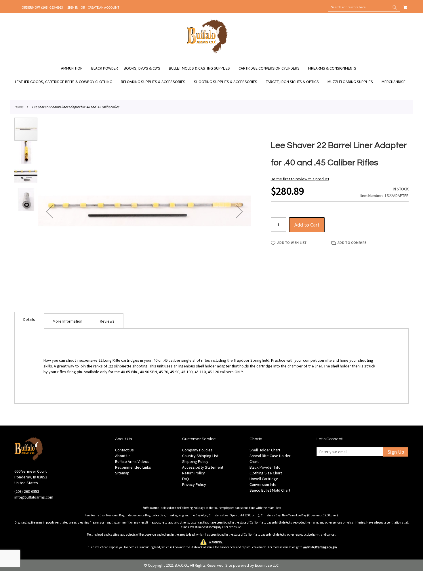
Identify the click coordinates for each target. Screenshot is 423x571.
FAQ (185, 478)
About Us (123, 455)
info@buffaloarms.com (33, 497)
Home (18, 107)
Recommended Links (133, 467)
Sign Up (396, 452)
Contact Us (124, 450)
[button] (49, 211)
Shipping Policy (195, 461)
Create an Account (103, 7)
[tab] (29, 320)
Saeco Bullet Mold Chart (269, 490)
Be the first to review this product (300, 178)
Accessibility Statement (202, 467)
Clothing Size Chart (265, 473)
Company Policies (197, 450)
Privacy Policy (194, 484)
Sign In (72, 7)
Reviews (107, 321)
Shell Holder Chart (264, 450)
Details (29, 319)
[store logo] (207, 52)
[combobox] (364, 7)
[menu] (211, 75)
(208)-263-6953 (26, 491)
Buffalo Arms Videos (132, 461)
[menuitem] (74, 68)
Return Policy (193, 473)
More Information (67, 321)
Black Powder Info (265, 467)
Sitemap (122, 473)
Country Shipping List (200, 455)
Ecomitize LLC (267, 565)
